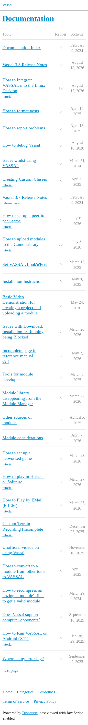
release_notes (11, 203)
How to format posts (20, 110)
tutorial (7, 97)
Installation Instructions (23, 281)
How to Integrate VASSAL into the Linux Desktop (23, 85)
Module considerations (22, 437)
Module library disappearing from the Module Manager (21, 398)
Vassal (7, 5)
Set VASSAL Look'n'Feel (24, 264)
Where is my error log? (23, 658)
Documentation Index (21, 47)
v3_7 (5, 362)
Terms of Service (16, 701)
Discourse (30, 713)
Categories (25, 692)
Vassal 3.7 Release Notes (24, 197)
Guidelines (46, 692)
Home (7, 692)
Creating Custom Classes (24, 179)
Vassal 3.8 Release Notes (24, 64)
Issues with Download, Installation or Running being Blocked (23, 331)
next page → (12, 670)
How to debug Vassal (21, 145)
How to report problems (23, 127)
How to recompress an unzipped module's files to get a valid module (23, 595)
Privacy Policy (45, 701)
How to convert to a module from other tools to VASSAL (23, 571)
